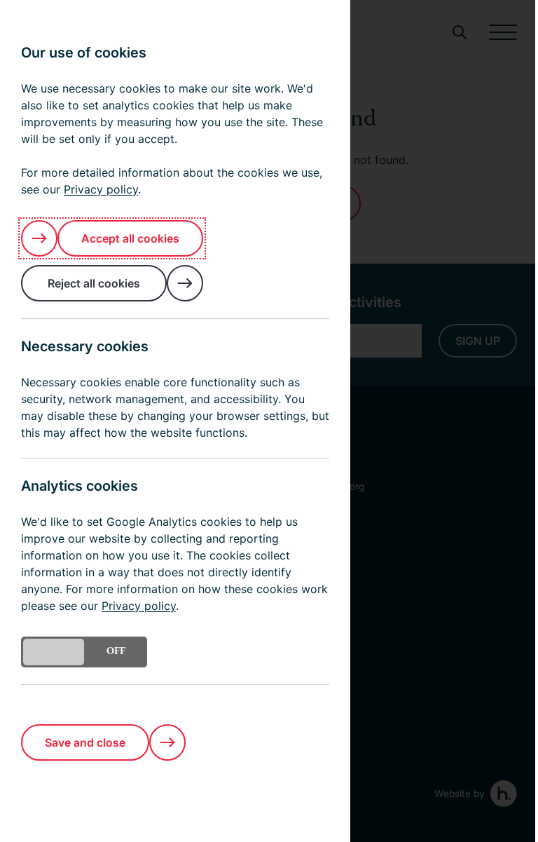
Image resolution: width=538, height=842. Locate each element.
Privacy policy (101, 189)
